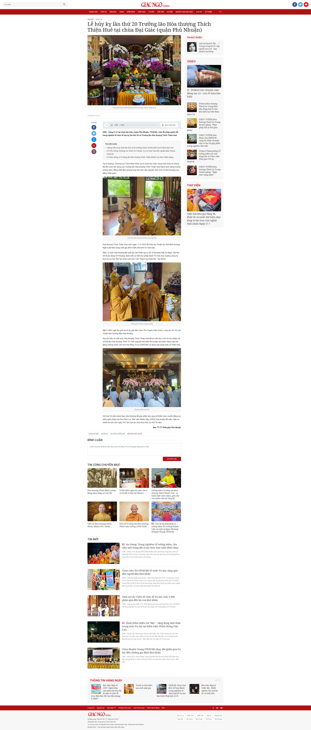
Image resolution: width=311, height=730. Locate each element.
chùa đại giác (93, 433)
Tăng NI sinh (218, 713)
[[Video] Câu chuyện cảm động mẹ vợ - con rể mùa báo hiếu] (204, 76)
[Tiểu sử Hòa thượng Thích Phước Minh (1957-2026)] (102, 511)
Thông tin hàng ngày (106, 680)
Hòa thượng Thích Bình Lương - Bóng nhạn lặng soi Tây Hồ (102, 491)
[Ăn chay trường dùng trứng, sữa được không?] (129, 689)
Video (121, 12)
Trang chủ (93, 12)
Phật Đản (180, 716)
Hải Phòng (189, 716)
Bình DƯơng (218, 716)
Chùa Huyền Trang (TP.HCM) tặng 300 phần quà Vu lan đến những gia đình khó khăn (151, 651)
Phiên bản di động (153, 705)
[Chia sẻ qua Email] (93, 145)
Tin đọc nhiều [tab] (194, 37)
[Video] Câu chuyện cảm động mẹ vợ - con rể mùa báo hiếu (204, 93)
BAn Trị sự (180, 713)
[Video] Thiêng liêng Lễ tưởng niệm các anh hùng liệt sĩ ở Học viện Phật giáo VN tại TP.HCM (204, 156)
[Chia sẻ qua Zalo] (93, 139)
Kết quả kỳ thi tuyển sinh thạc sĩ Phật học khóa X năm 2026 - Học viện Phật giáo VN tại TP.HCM (105, 690)
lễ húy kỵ (104, 433)
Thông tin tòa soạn (124, 705)
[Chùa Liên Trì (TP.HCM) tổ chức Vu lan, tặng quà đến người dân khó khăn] (103, 579)
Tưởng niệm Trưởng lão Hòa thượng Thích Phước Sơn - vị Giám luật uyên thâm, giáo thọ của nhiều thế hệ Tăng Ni (165, 494)
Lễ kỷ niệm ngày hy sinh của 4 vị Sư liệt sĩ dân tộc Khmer (133, 491)
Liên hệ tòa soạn (139, 705)
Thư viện (193, 185)
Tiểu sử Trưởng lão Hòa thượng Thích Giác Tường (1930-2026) (134, 525)
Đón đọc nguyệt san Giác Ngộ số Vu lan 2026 (178, 688)
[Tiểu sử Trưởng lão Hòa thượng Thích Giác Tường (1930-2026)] (134, 511)
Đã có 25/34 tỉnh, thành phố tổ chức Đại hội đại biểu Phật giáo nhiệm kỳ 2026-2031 (203, 217)
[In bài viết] (93, 151)
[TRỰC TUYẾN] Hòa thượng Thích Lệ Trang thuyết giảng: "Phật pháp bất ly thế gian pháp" (203, 124)
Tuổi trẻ (160, 12)
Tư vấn (151, 12)
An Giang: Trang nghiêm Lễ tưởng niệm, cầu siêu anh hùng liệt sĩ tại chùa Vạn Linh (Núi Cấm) (150, 546)
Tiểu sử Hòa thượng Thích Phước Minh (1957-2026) (99, 525)
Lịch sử (199, 12)
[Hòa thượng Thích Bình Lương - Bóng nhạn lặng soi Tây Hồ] (102, 478)
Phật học (141, 12)
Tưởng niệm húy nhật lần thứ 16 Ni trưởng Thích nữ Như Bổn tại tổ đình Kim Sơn (140, 148)
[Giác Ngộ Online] (128, 711)
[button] (217, 689)
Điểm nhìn (131, 12)
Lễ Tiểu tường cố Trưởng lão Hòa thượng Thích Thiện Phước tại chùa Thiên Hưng (140, 157)
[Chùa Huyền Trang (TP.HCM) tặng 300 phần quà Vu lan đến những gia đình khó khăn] (103, 658)
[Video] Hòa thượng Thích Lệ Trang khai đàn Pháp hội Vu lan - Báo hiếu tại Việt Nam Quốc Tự (203, 109)
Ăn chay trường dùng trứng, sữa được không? (143, 688)
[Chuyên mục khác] (220, 12)
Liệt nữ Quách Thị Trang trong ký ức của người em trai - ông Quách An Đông (209, 47)
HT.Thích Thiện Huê (117, 433)
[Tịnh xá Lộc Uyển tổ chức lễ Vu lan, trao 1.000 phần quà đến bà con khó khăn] (103, 605)
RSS (163, 705)
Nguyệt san (101, 705)
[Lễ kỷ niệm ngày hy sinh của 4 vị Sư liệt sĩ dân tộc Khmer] (134, 478)
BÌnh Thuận (199, 716)
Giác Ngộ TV (111, 705)
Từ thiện (208, 12)
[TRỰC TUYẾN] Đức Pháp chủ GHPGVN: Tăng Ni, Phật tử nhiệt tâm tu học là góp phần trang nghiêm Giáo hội (203, 140)
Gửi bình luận (172, 459)
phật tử (209, 713)
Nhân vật (99, 19)
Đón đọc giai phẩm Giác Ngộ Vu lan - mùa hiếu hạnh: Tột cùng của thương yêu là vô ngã (205, 690)
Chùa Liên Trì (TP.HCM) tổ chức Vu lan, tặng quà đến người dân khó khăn (150, 572)
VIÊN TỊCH (200, 713)
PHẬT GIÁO (190, 713)
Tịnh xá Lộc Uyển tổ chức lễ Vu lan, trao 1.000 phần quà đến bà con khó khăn (148, 598)
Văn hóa (113, 12)
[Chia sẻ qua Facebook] (93, 127)
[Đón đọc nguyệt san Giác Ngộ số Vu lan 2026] (161, 689)
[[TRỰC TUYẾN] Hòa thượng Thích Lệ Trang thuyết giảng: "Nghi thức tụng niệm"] (192, 170)
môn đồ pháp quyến (134, 433)
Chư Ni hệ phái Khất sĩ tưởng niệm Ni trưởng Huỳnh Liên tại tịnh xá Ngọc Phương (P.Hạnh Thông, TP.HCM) (165, 527)
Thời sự (103, 12)
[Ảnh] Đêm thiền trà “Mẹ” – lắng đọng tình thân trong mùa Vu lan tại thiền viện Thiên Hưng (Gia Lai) (151, 626)
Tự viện (170, 12)
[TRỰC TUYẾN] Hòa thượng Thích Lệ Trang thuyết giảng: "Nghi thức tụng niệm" (209, 170)
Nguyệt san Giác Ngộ (184, 12)
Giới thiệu (209, 716)
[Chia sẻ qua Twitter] (93, 133)
